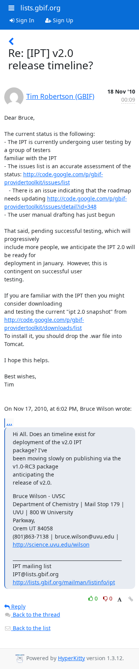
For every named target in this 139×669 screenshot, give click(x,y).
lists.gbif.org (40, 7)
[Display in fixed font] (119, 599)
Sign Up (62, 20)
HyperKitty (71, 658)
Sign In (24, 20)
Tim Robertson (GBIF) (60, 96)
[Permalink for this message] (131, 599)
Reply (17, 606)
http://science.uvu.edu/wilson (51, 544)
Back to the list (31, 628)
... (9, 422)
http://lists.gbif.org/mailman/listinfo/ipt (64, 582)
